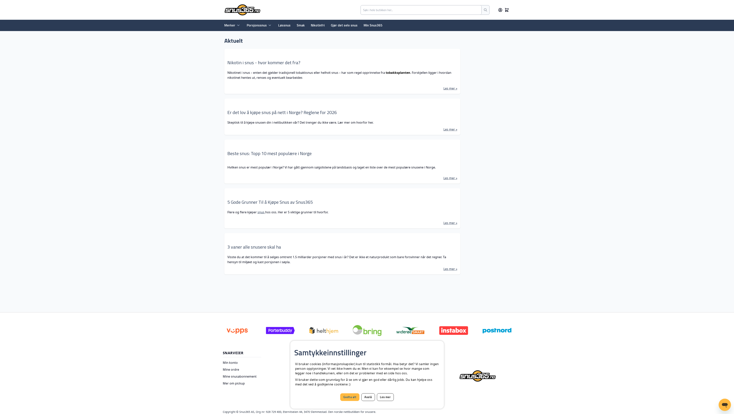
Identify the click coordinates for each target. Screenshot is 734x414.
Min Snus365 (373, 25)
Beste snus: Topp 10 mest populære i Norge (269, 153)
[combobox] (421, 10)
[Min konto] (500, 10)
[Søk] (485, 10)
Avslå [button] (368, 397)
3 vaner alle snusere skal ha (254, 246)
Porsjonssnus (257, 25)
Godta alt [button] (350, 397)
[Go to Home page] (242, 10)
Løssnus (284, 25)
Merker (229, 25)
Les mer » (450, 88)
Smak (301, 25)
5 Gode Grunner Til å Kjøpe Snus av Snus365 (270, 202)
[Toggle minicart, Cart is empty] (507, 10)
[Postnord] (497, 330)
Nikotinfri (318, 25)
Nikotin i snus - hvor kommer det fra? (263, 62)
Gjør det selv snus (344, 25)
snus (261, 212)
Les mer (385, 397)
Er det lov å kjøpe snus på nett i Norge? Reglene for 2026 (282, 112)
